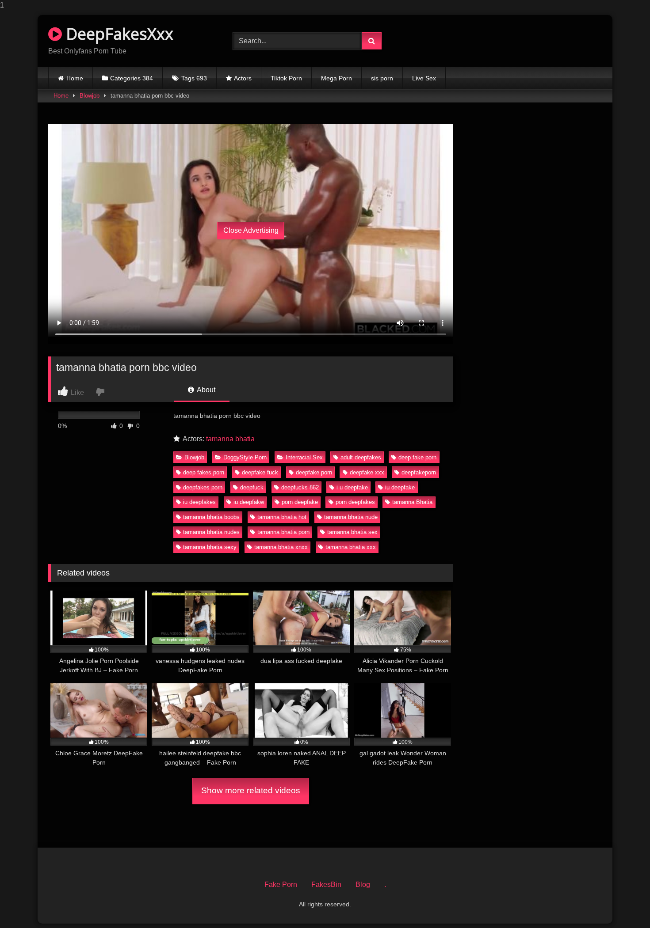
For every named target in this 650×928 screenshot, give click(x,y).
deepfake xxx (367, 472)
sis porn (382, 78)
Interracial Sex (304, 457)
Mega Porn (336, 78)
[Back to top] (622, 903)
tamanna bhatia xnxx (281, 547)
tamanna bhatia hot (281, 517)
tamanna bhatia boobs (211, 517)
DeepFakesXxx (117, 34)
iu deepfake (400, 487)
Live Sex (424, 78)
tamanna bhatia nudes (211, 532)
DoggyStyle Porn (245, 457)
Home (74, 78)
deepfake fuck (260, 472)
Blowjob (89, 95)
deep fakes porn (203, 472)
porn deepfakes (355, 502)
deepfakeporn (418, 472)
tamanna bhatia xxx (350, 547)
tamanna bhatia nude (351, 517)
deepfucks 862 (300, 487)
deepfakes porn (202, 487)
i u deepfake (352, 487)
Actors (243, 78)
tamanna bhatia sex (352, 532)
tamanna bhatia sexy (210, 547)
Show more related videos (250, 790)
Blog (363, 884)
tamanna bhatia (230, 439)
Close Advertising (251, 230)
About (205, 390)
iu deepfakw (248, 502)
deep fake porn (417, 457)
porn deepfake (300, 502)
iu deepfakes (199, 502)
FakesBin (326, 884)
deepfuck (252, 487)
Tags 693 (194, 78)
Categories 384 (131, 78)
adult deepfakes (360, 457)
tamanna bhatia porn (283, 532)
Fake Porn (280, 884)
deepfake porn (314, 472)
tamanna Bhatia (412, 502)
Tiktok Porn (286, 78)
